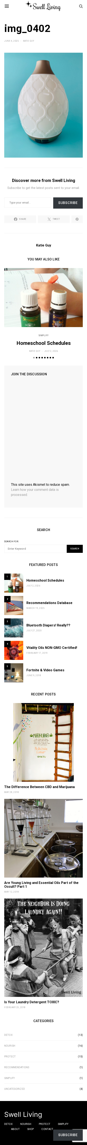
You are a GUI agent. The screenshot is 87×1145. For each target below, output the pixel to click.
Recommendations (16, 1067)
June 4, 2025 (11, 41)
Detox (8, 1035)
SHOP (30, 1129)
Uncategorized (14, 1088)
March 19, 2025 (35, 608)
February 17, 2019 (37, 653)
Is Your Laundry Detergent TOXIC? (31, 1002)
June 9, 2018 (33, 675)
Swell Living (23, 1114)
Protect (10, 1056)
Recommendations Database (49, 603)
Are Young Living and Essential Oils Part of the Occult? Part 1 (41, 885)
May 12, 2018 (11, 892)
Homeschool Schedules (43, 343)
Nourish (9, 1045)
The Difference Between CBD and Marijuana (39, 787)
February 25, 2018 (15, 1007)
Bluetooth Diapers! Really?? (48, 625)
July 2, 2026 (51, 351)
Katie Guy (28, 41)
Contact (47, 1129)
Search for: (11, 541)
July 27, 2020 (34, 630)
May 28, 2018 (11, 792)
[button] (34, 357)
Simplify (44, 335)
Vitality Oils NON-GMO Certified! (51, 648)
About (15, 1129)
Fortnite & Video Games (45, 670)
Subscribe (68, 203)
